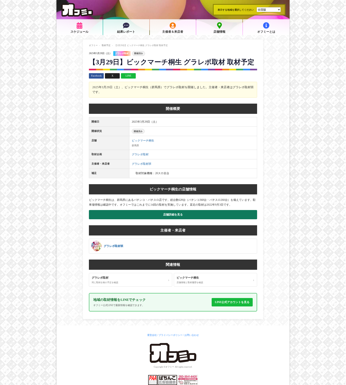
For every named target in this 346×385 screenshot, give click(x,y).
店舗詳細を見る (173, 214)
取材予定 (106, 45)
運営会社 (152, 335)
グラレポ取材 (122, 53)
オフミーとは (266, 31)
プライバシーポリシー (171, 335)
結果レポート (126, 31)
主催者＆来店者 (172, 31)
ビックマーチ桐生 (143, 140)
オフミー (93, 45)
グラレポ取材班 (141, 163)
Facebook (96, 75)
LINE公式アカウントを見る (232, 302)
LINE (128, 75)
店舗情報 (219, 31)
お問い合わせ (191, 335)
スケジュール (79, 31)
